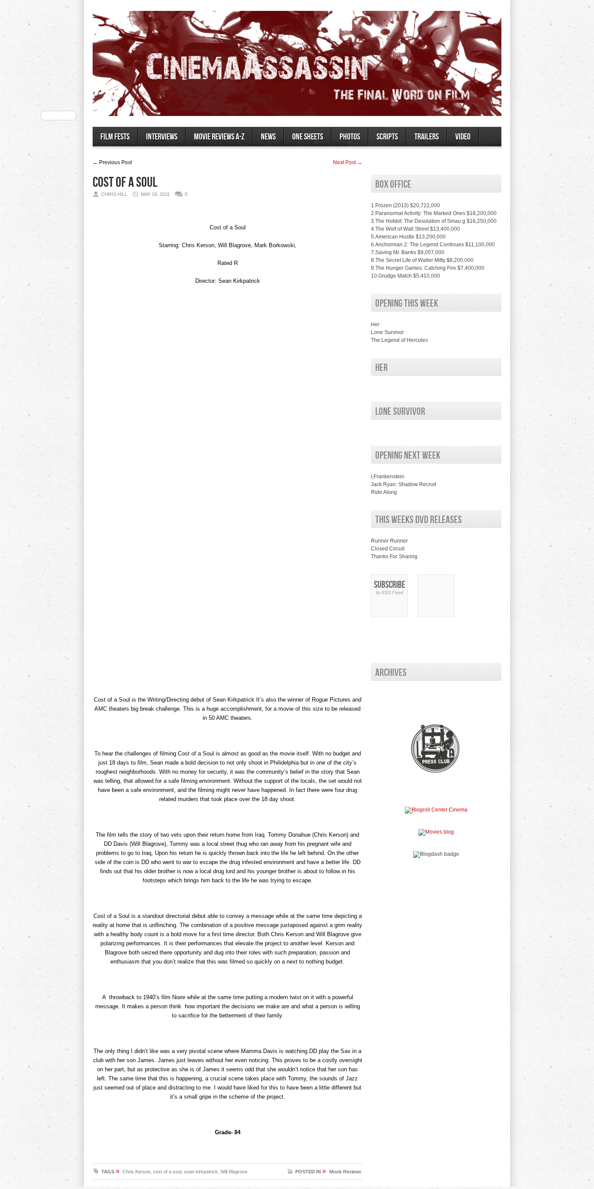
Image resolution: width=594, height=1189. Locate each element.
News (268, 137)
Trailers (426, 137)
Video (463, 137)
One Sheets (307, 137)
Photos (350, 137)
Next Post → (347, 162)
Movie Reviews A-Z (219, 137)
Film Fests (115, 137)
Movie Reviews (345, 1171)
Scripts (387, 137)
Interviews (161, 137)
